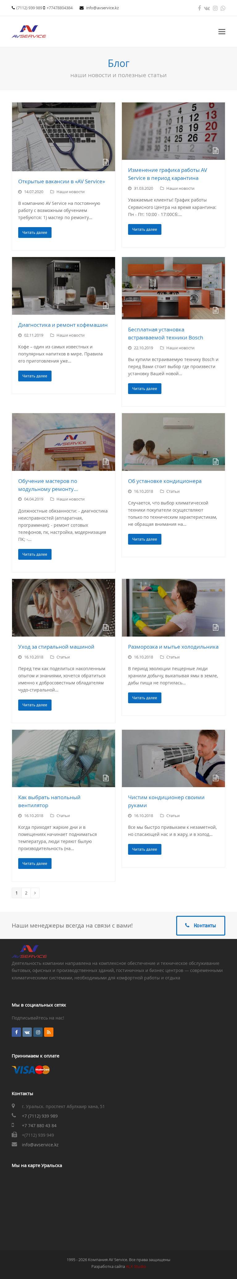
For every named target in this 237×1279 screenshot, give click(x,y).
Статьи (173, 491)
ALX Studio (136, 1266)
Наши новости (70, 191)
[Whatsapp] (223, 8)
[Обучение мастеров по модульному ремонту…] (63, 442)
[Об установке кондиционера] (173, 442)
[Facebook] (199, 8)
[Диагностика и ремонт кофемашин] (63, 285)
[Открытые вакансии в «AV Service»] (63, 136)
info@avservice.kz (102, 7)
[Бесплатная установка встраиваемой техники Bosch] (173, 288)
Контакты (205, 925)
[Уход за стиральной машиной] (63, 607)
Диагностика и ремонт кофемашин (63, 324)
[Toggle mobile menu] (221, 31)
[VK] (207, 8)
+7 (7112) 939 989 (40, 1116)
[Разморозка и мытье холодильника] (173, 607)
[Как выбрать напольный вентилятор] (63, 758)
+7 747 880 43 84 (39, 1125)
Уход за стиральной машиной (56, 646)
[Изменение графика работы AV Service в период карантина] (173, 131)
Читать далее (35, 232)
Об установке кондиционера (165, 480)
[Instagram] (215, 8)
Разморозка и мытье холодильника (173, 646)
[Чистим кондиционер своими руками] (173, 758)
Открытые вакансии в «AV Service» (61, 181)
